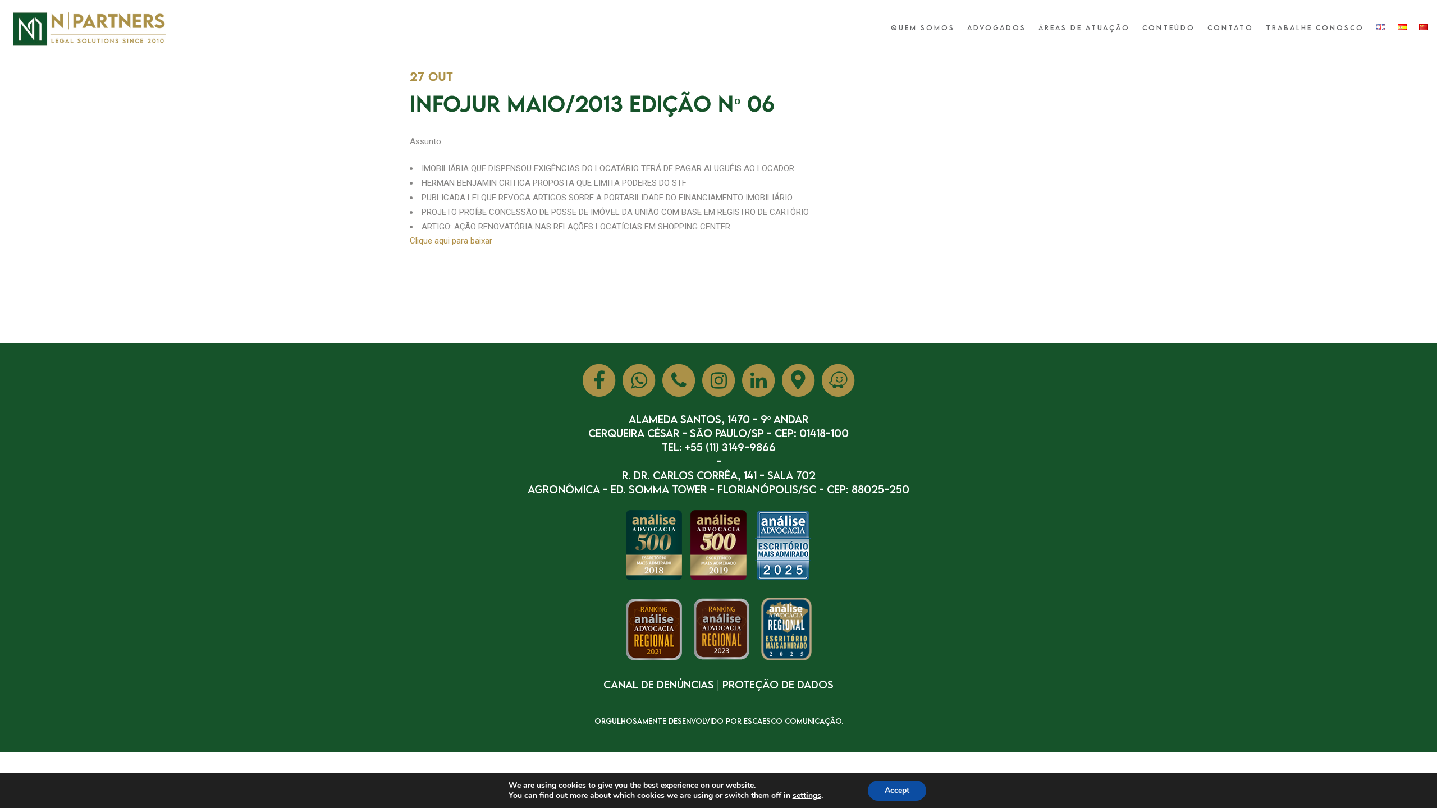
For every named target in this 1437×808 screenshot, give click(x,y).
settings (807, 796)
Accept (897, 790)
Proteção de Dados (778, 684)
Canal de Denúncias (658, 684)
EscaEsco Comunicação (792, 721)
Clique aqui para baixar (451, 241)
